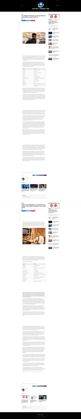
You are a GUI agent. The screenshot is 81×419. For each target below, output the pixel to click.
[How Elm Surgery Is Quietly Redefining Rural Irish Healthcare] (50, 44)
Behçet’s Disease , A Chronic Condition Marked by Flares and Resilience (56, 51)
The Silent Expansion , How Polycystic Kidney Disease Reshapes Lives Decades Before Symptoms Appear (53, 22)
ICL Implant (27, 383)
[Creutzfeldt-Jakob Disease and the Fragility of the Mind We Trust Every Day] (50, 36)
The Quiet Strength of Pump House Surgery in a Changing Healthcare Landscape (56, 55)
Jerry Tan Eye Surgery (31, 383)
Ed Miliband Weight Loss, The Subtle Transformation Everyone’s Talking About (34, 371)
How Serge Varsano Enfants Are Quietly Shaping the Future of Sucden (34, 190)
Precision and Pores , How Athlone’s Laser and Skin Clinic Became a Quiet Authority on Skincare (56, 47)
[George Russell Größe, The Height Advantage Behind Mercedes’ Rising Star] (42, 186)
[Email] (19, 30)
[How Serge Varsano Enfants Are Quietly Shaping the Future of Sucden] (34, 186)
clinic (24, 354)
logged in (26, 407)
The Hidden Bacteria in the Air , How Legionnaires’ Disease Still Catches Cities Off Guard (56, 59)
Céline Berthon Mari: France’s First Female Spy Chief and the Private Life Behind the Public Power (25, 190)
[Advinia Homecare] (40, 5)
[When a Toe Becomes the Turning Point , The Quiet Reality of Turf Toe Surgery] (50, 40)
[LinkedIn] (19, 27)
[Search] (58, 0)
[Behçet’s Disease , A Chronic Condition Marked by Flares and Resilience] (50, 52)
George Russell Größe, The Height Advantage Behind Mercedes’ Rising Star (42, 190)
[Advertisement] (33, 26)
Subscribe (57, 5)
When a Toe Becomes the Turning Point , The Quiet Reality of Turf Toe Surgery (56, 40)
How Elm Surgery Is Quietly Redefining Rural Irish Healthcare (55, 44)
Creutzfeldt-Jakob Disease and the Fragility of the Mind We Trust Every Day (56, 36)
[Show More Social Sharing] (36, 20)
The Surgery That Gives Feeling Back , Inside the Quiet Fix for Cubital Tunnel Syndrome (56, 29)
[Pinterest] (19, 29)
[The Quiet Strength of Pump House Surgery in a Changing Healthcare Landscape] (50, 55)
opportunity (36, 146)
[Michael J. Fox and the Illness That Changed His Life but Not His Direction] (50, 33)
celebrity (38, 56)
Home (22, 12)
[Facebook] (19, 24)
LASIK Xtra (35, 383)
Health (49, 208)
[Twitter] (19, 25)
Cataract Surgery (23, 383)
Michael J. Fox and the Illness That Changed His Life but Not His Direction (56, 33)
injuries (42, 112)
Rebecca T (26, 388)
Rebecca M (50, 24)
